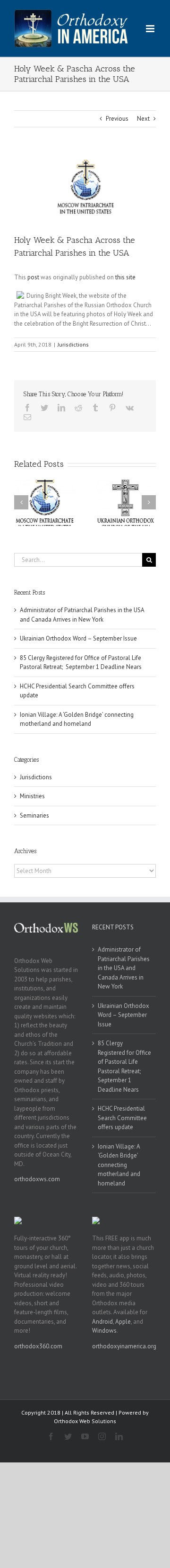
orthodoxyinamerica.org (124, 1346)
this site (125, 277)
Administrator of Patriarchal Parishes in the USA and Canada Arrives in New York (124, 967)
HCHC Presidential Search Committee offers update (122, 1118)
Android (102, 1322)
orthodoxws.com (37, 1179)
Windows (104, 1331)
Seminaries (34, 815)
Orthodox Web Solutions (85, 1421)
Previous (117, 119)
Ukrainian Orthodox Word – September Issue (78, 638)
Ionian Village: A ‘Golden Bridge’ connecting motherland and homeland (119, 1164)
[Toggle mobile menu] (151, 29)
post (33, 277)
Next (143, 119)
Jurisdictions (73, 344)
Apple (123, 1322)
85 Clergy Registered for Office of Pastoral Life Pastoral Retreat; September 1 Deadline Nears (124, 1066)
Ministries (32, 796)
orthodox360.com (38, 1346)
